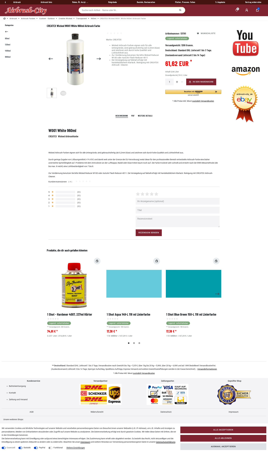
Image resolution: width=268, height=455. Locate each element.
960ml (8, 56)
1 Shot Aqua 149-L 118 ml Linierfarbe (128, 314)
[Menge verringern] (182, 82)
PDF (133, 116)
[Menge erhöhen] (177, 82)
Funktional (58, 447)
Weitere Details (145, 116)
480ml (8, 50)
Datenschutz (166, 412)
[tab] (122, 116)
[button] (193, 93)
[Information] (5, 2)
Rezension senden (148, 232)
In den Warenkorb (203, 82)
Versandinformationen (207, 369)
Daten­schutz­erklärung (165, 442)
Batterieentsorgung (17, 386)
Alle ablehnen (223, 438)
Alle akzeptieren (223, 430)
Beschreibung (122, 116)
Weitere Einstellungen (75, 447)
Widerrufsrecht (97, 412)
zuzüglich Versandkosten (203, 101)
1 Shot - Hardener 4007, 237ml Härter (69, 314)
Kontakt (12, 393)
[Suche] (180, 10)
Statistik (27, 447)
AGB (32, 412)
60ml (7, 38)
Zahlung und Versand (18, 399)
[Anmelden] (247, 10)
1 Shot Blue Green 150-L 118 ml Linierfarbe (191, 314)
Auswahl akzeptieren (223, 446)
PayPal (42, 447)
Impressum (233, 412)
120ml (7, 44)
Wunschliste (208, 33)
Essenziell (11, 447)
